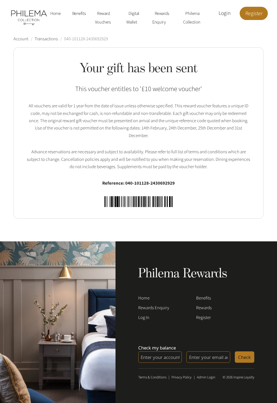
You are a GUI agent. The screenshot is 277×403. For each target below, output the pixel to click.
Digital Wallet (132, 18)
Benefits (79, 14)
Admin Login (206, 377)
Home (55, 14)
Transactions (46, 39)
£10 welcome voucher (170, 89)
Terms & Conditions (152, 377)
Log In (143, 317)
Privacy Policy (182, 377)
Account (21, 39)
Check (244, 357)
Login (224, 13)
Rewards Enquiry (160, 18)
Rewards (204, 308)
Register (253, 13)
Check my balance (157, 348)
